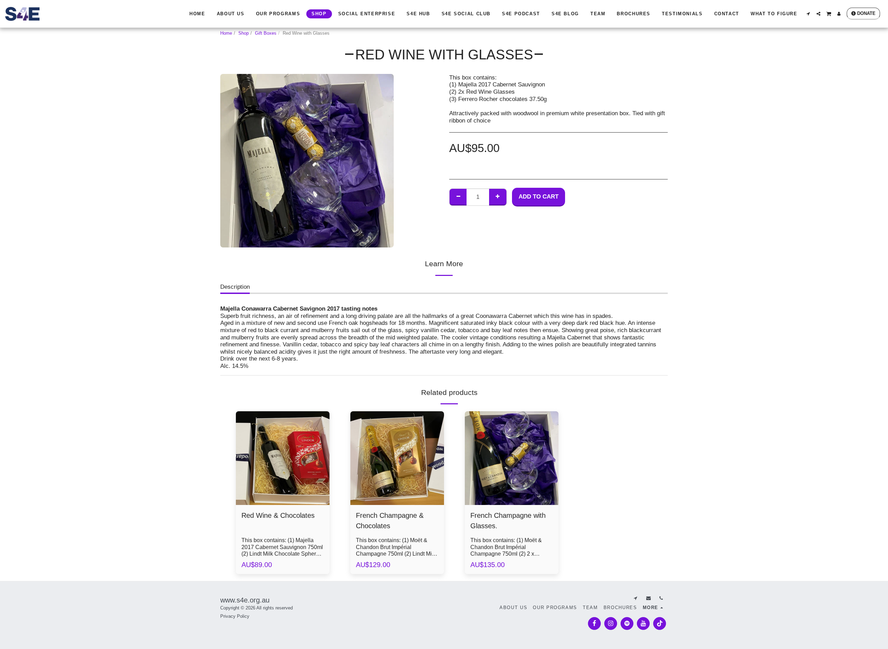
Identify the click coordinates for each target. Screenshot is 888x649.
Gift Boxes (265, 33)
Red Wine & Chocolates (278, 515)
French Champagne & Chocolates (390, 521)
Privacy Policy (234, 616)
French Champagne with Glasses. (508, 521)
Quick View (283, 486)
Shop (243, 33)
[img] (283, 458)
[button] (808, 13)
